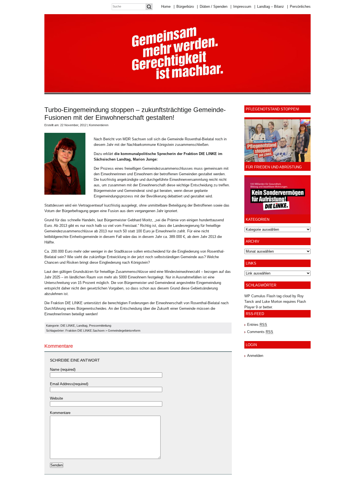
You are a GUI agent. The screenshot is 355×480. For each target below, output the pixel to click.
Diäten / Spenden (212, 6)
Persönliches (299, 6)
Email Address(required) (69, 384)
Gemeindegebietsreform (124, 330)
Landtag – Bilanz (269, 6)
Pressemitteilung (100, 325)
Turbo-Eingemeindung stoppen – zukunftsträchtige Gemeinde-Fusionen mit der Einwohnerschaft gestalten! (135, 113)
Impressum (240, 6)
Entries (257, 324)
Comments (260, 332)
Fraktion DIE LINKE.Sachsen (85, 330)
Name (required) (62, 369)
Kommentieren (98, 125)
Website (56, 398)
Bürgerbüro (184, 6)
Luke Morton (272, 301)
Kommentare (60, 413)
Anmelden (255, 356)
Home (166, 6)
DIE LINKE (67, 325)
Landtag (82, 325)
